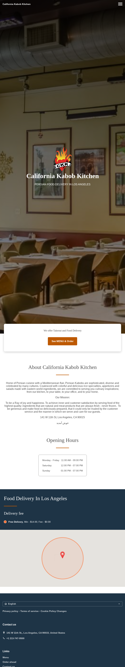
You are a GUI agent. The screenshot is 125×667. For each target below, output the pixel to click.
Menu (6, 657)
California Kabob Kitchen (17, 4)
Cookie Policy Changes (54, 611)
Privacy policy (10, 611)
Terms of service (29, 611)
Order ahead (9, 662)
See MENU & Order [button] (63, 341)
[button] (120, 4)
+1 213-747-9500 (15, 638)
